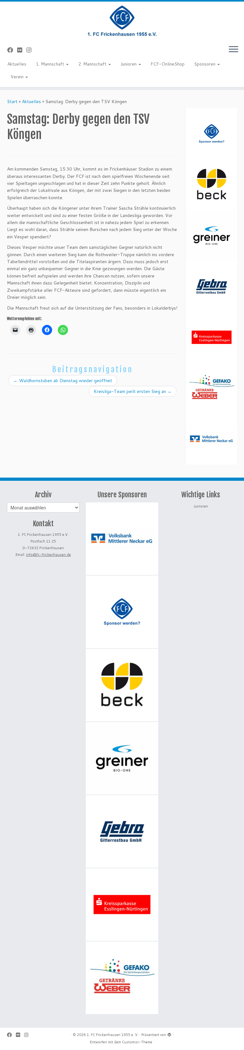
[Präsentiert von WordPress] (169, 1033)
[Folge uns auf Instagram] (31, 50)
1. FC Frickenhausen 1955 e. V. (113, 1034)
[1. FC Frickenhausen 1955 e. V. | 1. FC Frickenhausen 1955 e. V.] (122, 21)
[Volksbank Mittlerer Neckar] (211, 439)
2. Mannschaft (93, 64)
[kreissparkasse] (211, 337)
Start (12, 101)
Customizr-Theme (137, 1042)
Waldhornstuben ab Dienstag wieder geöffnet (62, 380)
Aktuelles (16, 64)
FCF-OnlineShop (168, 64)
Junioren (129, 64)
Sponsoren (205, 64)
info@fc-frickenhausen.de (48, 554)
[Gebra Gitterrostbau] (211, 286)
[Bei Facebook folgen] (12, 50)
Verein (17, 77)
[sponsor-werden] (211, 133)
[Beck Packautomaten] (211, 184)
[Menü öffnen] (233, 49)
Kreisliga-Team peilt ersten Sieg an (133, 391)
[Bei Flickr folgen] (21, 50)
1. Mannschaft (50, 64)
